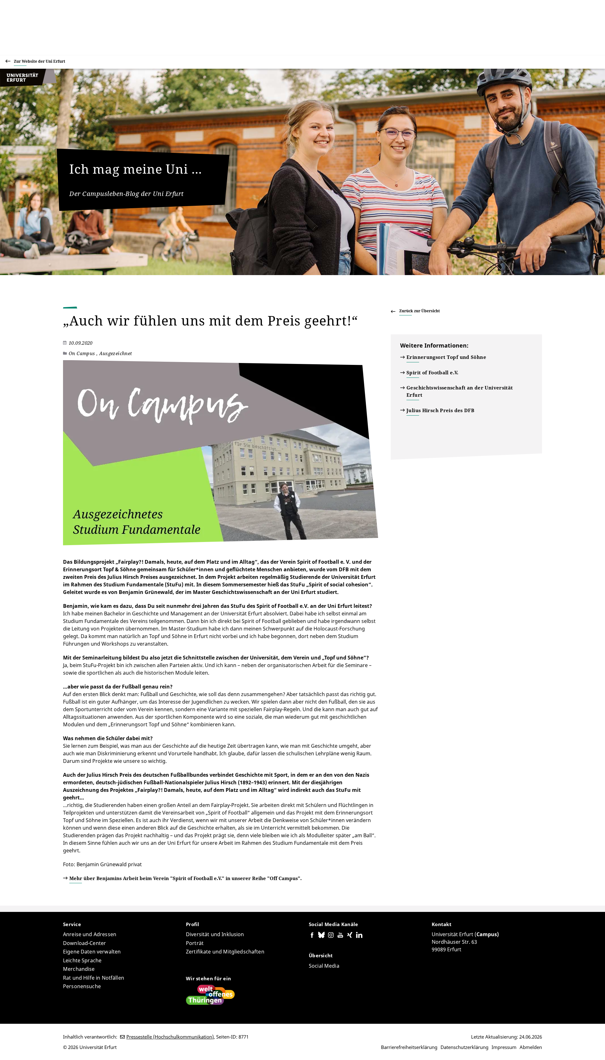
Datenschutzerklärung (464, 1047)
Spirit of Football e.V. (432, 372)
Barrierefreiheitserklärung (409, 1047)
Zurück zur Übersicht (419, 311)
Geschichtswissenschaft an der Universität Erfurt (459, 391)
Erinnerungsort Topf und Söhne (446, 357)
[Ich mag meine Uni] (28, 85)
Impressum (504, 1047)
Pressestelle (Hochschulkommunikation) (170, 1037)
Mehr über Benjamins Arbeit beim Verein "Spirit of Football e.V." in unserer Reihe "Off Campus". (185, 878)
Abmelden (531, 1047)
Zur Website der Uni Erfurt (39, 61)
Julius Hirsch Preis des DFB (440, 410)
